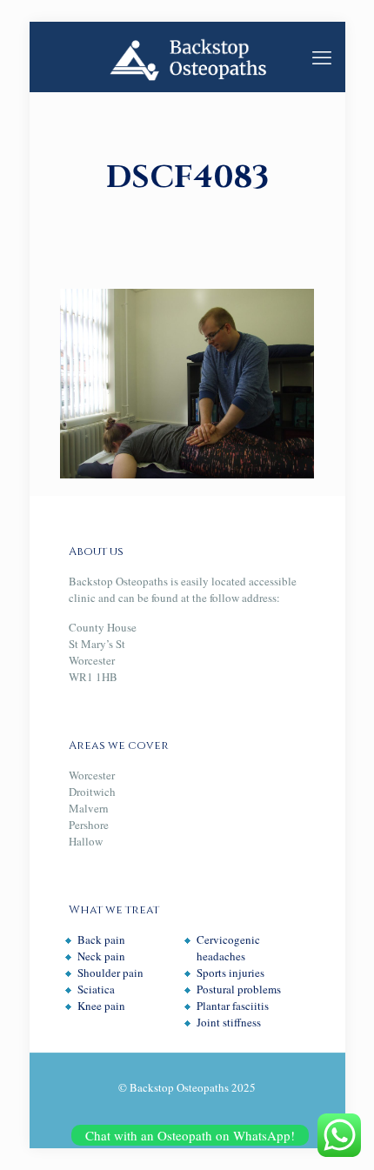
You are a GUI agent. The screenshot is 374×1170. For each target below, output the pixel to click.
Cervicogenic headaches (228, 948)
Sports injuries (230, 972)
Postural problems (239, 989)
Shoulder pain (110, 972)
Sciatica (96, 989)
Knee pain (101, 1005)
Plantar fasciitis (233, 1005)
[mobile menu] (322, 56)
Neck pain (101, 956)
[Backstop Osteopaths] (187, 56)
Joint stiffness (229, 1022)
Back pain (101, 939)
